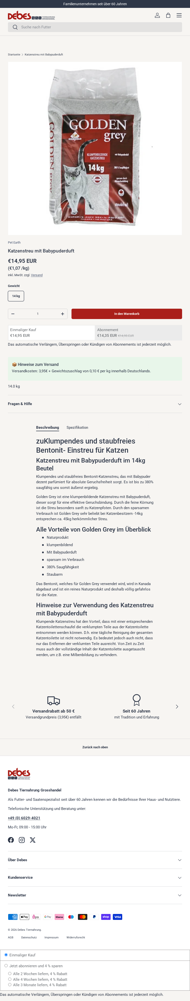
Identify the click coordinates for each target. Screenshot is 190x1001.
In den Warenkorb (126, 314)
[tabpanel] (95, 547)
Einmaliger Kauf (21, 955)
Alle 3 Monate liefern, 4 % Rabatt (39, 985)
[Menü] (179, 15)
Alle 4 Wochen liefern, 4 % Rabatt (39, 979)
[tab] (47, 427)
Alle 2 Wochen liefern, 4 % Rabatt (39, 974)
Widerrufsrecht (76, 937)
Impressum (52, 937)
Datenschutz (29, 937)
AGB (10, 937)
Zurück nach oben (95, 747)
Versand (37, 275)
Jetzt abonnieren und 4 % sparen (35, 966)
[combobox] (95, 27)
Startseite (14, 54)
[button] (168, 15)
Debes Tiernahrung (29, 929)
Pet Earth (14, 242)
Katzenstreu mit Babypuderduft (44, 54)
